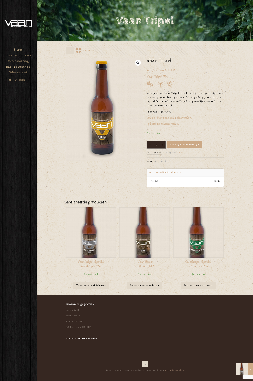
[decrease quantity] (149, 145)
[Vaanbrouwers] (18, 23)
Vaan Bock (144, 262)
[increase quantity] (162, 145)
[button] (138, 63)
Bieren (179, 152)
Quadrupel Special (198, 262)
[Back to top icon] (145, 364)
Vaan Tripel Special (91, 262)
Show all (86, 50)
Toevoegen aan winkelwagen (184, 144)
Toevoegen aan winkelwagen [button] (91, 285)
